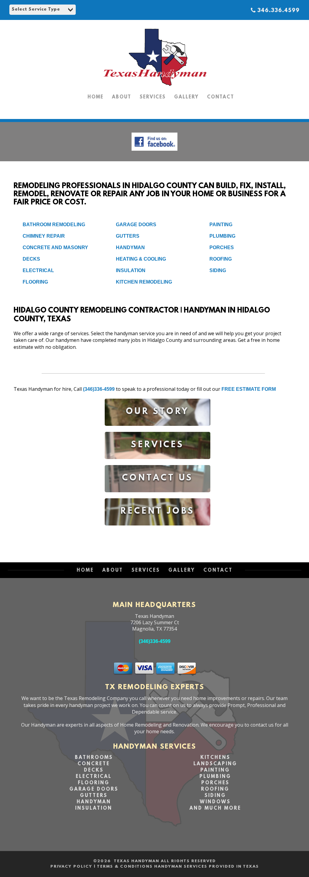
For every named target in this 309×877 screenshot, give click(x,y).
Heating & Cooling (141, 259)
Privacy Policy (71, 866)
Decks (31, 259)
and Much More (215, 808)
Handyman (130, 247)
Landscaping (215, 764)
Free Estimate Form (248, 389)
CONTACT (220, 97)
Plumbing (222, 236)
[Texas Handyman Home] (154, 85)
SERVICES (153, 97)
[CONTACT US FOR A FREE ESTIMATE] (157, 496)
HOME (96, 97)
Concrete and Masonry (55, 247)
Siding (217, 270)
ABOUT (121, 97)
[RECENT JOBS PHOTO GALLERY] (157, 529)
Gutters (127, 236)
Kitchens (215, 757)
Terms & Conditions (125, 866)
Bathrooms (94, 757)
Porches (221, 247)
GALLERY (186, 97)
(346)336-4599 (99, 389)
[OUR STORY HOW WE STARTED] (157, 430)
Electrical (38, 270)
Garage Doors (136, 224)
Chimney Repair (44, 236)
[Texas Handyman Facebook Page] (154, 152)
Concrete (94, 764)
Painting (220, 224)
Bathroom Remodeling (54, 224)
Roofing (220, 259)
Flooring (35, 281)
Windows (215, 802)
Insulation (130, 270)
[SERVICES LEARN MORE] (157, 463)
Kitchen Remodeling (144, 281)
